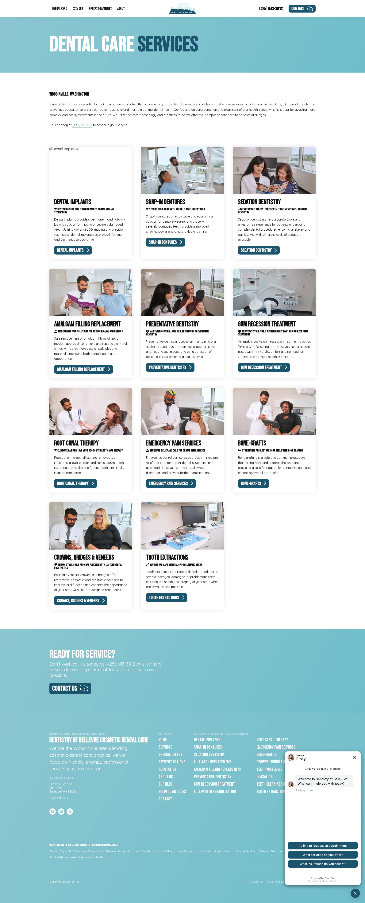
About (121, 9)
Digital (75, 882)
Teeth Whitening (269, 769)
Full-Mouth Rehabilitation (215, 791)
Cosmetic (77, 9)
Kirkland (170, 851)
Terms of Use (256, 882)
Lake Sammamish (188, 851)
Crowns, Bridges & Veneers (277, 762)
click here (151, 664)
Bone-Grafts (266, 754)
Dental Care (59, 9)
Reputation (167, 769)
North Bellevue (260, 851)
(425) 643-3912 (271, 8)
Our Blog (166, 784)
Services (165, 747)
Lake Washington (212, 851)
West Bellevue (78, 857)
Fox (68, 882)
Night (62, 882)
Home (163, 739)
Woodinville (96, 857)
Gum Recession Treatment (214, 784)
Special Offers (170, 754)
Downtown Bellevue (85, 851)
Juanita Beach (141, 851)
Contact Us (64, 689)
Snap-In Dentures (208, 747)
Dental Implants (207, 739)
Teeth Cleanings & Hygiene (277, 784)
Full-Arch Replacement (212, 762)
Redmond (277, 851)
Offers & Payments (100, 9)
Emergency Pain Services (275, 747)
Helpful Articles (172, 791)
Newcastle (242, 851)
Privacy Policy (275, 882)
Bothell (53, 851)
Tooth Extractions (271, 791)
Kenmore (157, 851)
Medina (229, 851)
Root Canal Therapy (272, 739)
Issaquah (124, 851)
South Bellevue (58, 857)
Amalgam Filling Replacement (218, 769)
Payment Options (172, 762)
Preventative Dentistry (212, 777)
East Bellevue (108, 851)
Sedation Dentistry (209, 754)
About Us (166, 777)
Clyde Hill (65, 851)
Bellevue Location (62, 778)
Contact (298, 8)
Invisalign (264, 777)
